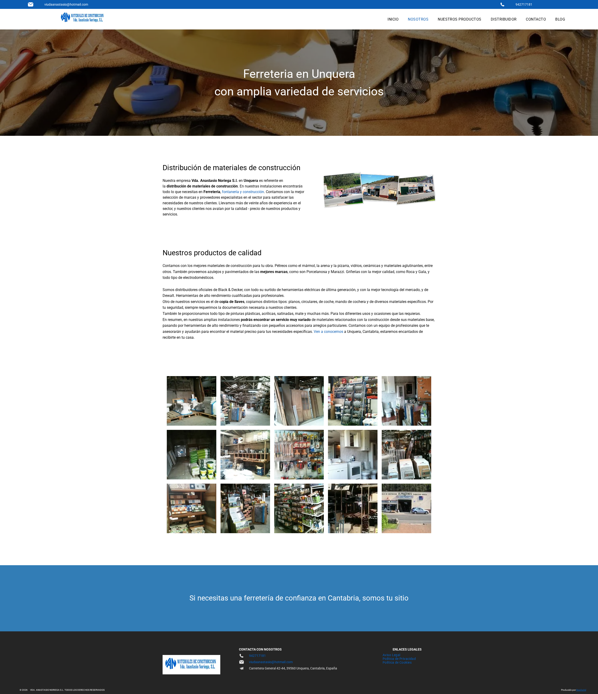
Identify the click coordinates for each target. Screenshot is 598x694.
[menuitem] (393, 19)
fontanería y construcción (243, 192)
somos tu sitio (385, 598)
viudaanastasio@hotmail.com (66, 4)
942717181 (524, 4)
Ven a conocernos (328, 331)
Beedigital (581, 690)
